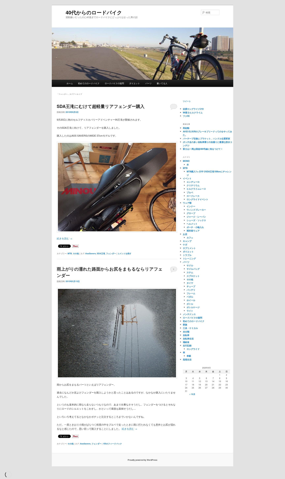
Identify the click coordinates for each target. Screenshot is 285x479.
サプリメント (189, 248)
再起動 (186, 128)
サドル (190, 265)
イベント (187, 178)
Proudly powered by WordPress (142, 459)
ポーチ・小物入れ (195, 227)
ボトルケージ (193, 307)
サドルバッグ (193, 268)
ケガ (185, 244)
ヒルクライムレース (196, 188)
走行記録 (187, 345)
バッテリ (191, 289)
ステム (190, 272)
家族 (185, 324)
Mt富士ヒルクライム (193, 112)
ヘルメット (192, 223)
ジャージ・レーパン (196, 216)
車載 (189, 355)
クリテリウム (193, 185)
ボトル (190, 303)
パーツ (148, 83)
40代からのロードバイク (94, 12)
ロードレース (193, 195)
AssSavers (90, 253)
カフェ (190, 237)
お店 (185, 234)
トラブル (187, 255)
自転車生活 (188, 338)
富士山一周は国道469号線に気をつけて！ (203, 148)
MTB (70, 253)
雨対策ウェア (193, 230)
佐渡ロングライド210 (193, 108)
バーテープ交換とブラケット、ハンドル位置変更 (206, 138)
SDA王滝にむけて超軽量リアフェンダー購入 (100, 106)
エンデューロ (193, 181)
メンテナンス (189, 314)
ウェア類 (187, 202)
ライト (190, 310)
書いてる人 (162, 83)
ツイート (187, 101)
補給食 (186, 342)
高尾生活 (187, 359)
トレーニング (189, 258)
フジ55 (186, 115)
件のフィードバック (112, 443)
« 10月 (192, 394)
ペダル (190, 296)
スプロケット (193, 275)
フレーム (191, 293)
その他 (76, 253)
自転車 (186, 335)
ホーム (69, 83)
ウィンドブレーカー (196, 209)
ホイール (191, 300)
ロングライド (193, 348)
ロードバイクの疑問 (114, 83)
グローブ (191, 213)
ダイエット (134, 83)
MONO (186, 160)
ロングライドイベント (197, 199)
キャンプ (187, 241)
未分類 (186, 331)
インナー (191, 206)
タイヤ (190, 282)
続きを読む (64, 238)
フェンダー (111, 253)
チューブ (191, 286)
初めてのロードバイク (88, 83)
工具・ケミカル (190, 328)
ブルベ (190, 192)
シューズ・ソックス (196, 220)
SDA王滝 (101, 253)
